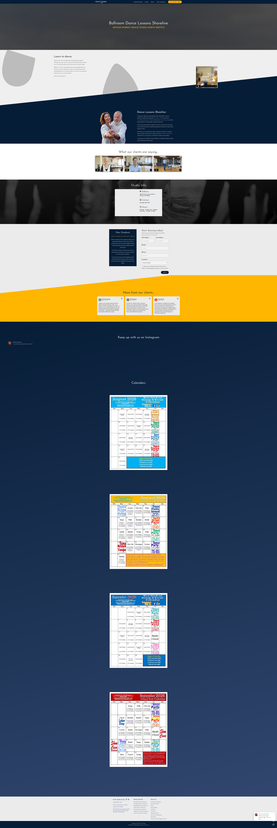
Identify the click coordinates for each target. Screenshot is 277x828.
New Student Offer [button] (175, 2)
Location (145, 259)
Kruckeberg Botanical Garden (145, 120)
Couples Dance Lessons (140, 803)
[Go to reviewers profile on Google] (99, 299)
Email (144, 245)
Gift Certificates (161, 2)
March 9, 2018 (133, 300)
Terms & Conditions (156, 815)
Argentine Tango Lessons (141, 811)
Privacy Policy (155, 813)
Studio (146, 2)
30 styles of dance (165, 133)
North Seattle (125, 810)
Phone (144, 252)
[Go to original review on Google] (122, 299)
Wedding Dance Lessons (141, 805)
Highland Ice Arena (162, 120)
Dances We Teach (156, 801)
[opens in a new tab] (138, 436)
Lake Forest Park (126, 809)
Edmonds (119, 809)
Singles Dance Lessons (140, 801)
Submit (164, 272)
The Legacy (154, 807)
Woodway (122, 811)
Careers (153, 809)
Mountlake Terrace (117, 810)
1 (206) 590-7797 (145, 202)
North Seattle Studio (119, 799)
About (152, 2)
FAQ (152, 805)
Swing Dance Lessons (140, 809)
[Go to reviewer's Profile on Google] (155, 299)
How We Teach (155, 803)
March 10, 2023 (105, 300)
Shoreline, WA (158, 118)
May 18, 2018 (160, 300)
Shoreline (115, 811)
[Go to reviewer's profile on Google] (127, 299)
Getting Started (138, 2)
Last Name (159, 237)
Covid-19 (153, 811)
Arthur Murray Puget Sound (159, 818)
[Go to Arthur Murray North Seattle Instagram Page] (128, 799)
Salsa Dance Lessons (139, 807)
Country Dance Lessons (140, 813)
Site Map (153, 817)
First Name (145, 237)
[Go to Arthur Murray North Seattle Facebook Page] (126, 799)
